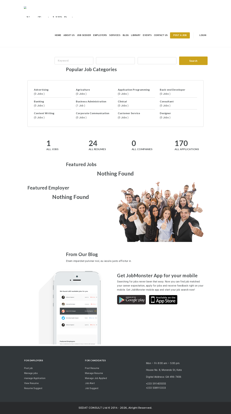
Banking (39, 103)
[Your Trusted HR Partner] (52, 12)
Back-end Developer (172, 91)
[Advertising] (157, 60)
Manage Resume (94, 373)
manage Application (35, 378)
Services (114, 35)
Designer (165, 115)
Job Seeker (84, 35)
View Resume (31, 383)
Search (193, 60)
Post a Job (180, 35)
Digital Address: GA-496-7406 (163, 376)
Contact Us (161, 35)
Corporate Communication (92, 115)
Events (147, 35)
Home (58, 35)
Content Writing (44, 115)
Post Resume (92, 368)
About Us (69, 35)
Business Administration (91, 103)
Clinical (123, 103)
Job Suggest (92, 388)
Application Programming (134, 91)
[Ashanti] (115, 60)
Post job (28, 368)
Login (202, 35)
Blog (126, 35)
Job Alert (90, 383)
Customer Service (129, 115)
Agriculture (83, 91)
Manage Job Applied (96, 378)
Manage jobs (31, 373)
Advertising (41, 91)
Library (136, 35)
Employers (100, 35)
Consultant (167, 103)
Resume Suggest (33, 388)
